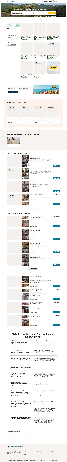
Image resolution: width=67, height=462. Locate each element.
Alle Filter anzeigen (10, 46)
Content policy (49, 460)
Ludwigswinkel (53, 16)
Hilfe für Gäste (38, 451)
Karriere (25, 451)
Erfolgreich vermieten (45, 1)
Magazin (25, 454)
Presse (37, 454)
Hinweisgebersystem (55, 460)
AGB (41, 460)
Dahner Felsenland (47, 16)
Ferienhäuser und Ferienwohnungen (37, 16)
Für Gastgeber (51, 451)
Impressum (37, 460)
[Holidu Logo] (11, 1)
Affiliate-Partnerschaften (40, 455)
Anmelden (50, 1)
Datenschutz (44, 460)
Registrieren (55, 1)
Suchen (52, 12)
